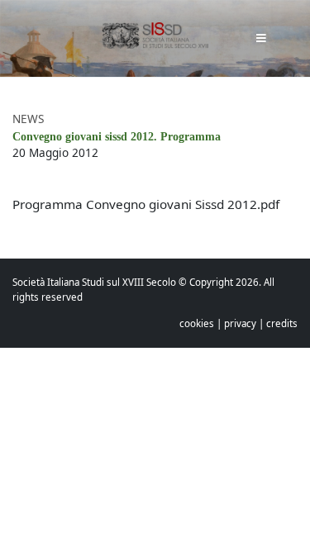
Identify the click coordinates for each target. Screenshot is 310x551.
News (28, 118)
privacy (240, 323)
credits (282, 323)
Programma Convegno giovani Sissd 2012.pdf (145, 204)
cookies (196, 323)
